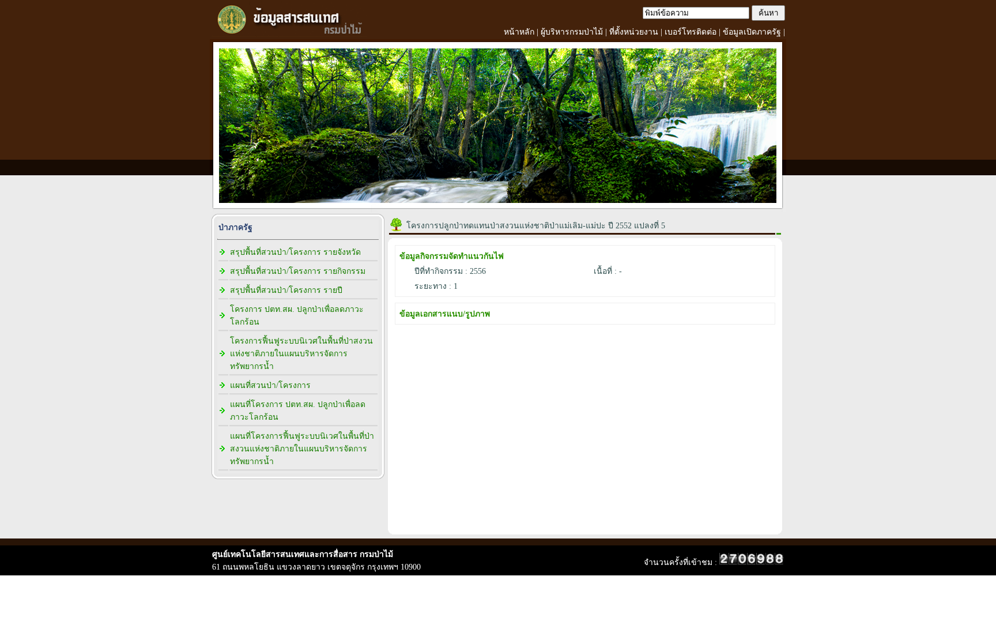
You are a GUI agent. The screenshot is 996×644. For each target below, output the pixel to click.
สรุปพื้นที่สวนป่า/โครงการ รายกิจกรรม (297, 271)
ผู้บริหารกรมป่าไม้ (572, 32)
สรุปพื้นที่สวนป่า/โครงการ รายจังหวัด (295, 252)
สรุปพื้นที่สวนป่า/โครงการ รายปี (286, 290)
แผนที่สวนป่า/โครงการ (270, 385)
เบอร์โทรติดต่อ (690, 32)
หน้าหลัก (519, 32)
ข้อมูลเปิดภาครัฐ (752, 32)
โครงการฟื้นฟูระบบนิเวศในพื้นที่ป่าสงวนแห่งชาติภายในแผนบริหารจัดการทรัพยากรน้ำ (301, 354)
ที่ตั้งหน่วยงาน (633, 32)
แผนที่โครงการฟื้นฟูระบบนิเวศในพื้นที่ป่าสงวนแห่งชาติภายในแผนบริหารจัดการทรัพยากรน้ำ (302, 449)
